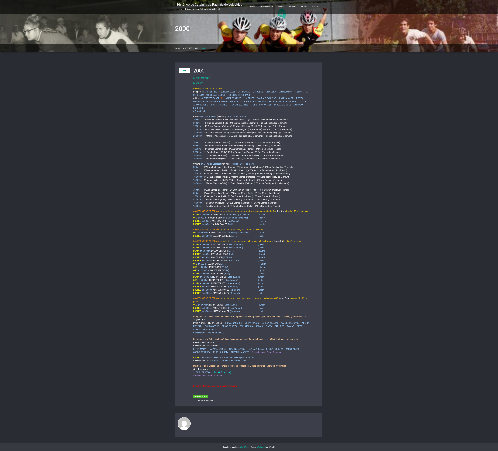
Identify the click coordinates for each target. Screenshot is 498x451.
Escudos (315, 6)
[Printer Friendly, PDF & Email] (200, 396)
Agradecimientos (266, 6)
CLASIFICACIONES (201, 78)
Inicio (252, 6)
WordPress (245, 447)
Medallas (292, 6)
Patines (304, 6)
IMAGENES (198, 83)
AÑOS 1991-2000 (190, 48)
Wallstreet (261, 447)
